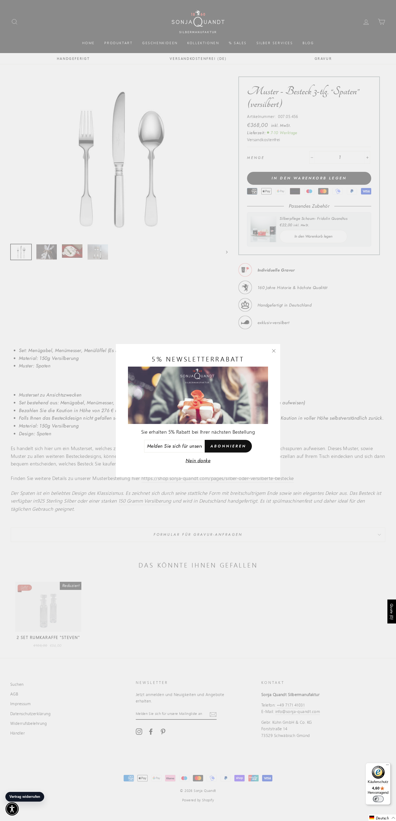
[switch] (378, 799)
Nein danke (198, 460)
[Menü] (387, 766)
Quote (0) (391, 611)
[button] (382, 818)
